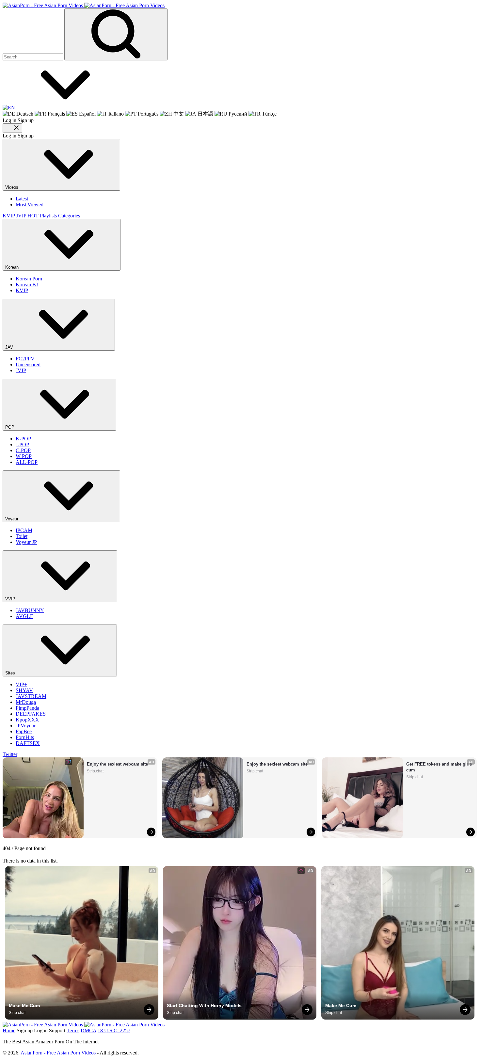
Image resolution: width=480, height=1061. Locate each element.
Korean (12, 267)
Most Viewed (29, 204)
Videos (12, 187)
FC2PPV (25, 358)
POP (10, 427)
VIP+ (21, 684)
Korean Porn (29, 278)
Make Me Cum (24, 1005)
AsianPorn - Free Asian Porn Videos (58, 1052)
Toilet (21, 536)
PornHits (25, 737)
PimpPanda (27, 708)
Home (9, 1030)
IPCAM (24, 530)
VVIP (11, 598)
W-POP (24, 456)
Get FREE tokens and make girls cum (439, 767)
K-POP (23, 438)
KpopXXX (27, 719)
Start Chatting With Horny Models (204, 1005)
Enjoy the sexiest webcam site (117, 764)
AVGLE (24, 616)
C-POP (23, 450)
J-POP (22, 444)
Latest (22, 198)
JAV (9, 347)
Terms (73, 1030)
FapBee (24, 731)
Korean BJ (27, 284)
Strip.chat (95, 771)
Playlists (49, 215)
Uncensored (28, 364)
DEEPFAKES (31, 714)
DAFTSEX (28, 743)
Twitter (10, 754)
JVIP (21, 215)
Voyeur (12, 518)
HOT (33, 215)
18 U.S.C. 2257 (114, 1030)
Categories (69, 215)
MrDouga (26, 702)
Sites (10, 673)
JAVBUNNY (30, 610)
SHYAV (24, 690)
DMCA (88, 1030)
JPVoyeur (26, 725)
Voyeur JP (26, 542)
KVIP (9, 215)
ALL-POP (27, 462)
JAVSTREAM (31, 696)
